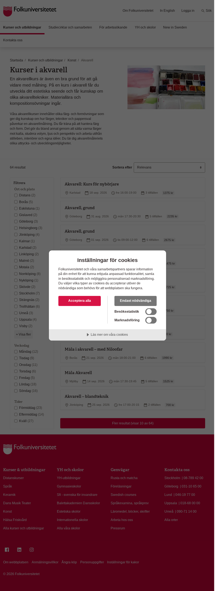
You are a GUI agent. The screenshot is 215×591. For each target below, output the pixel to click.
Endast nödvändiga (135, 300)
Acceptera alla (79, 300)
